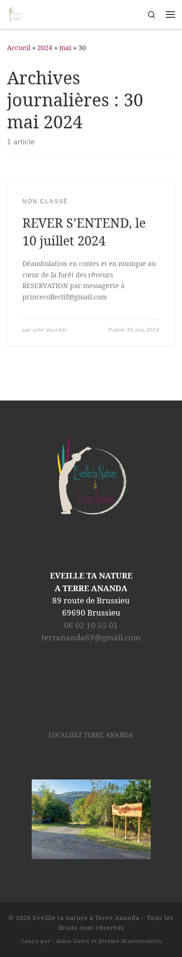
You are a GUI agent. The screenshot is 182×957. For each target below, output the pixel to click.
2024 (44, 47)
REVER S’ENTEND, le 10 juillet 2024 (84, 231)
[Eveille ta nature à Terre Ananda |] (15, 13)
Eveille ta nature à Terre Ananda (86, 917)
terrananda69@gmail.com (91, 637)
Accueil (18, 47)
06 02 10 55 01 (91, 625)
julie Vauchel (50, 330)
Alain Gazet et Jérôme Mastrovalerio (108, 940)
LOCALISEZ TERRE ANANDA (91, 735)
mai (65, 47)
